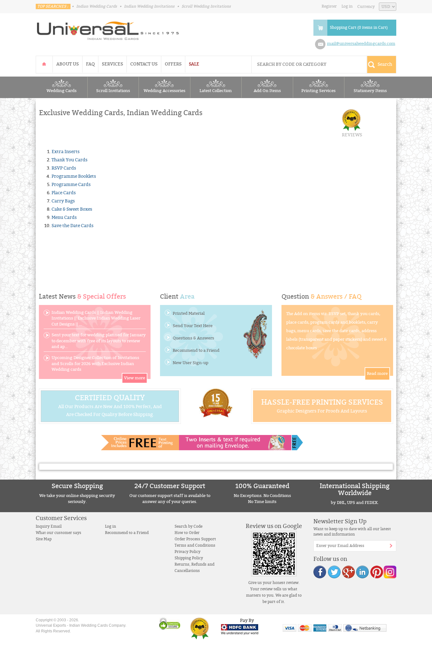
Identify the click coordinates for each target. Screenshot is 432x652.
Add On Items (267, 90)
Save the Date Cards (73, 225)
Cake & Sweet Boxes (72, 209)
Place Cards (64, 193)
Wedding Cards (61, 90)
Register (329, 6)
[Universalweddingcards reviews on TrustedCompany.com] (199, 628)
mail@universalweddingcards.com (361, 43)
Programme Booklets (74, 176)
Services (112, 64)
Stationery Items (370, 90)
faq (90, 64)
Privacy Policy (188, 552)
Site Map (44, 539)
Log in (347, 6)
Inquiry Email (49, 526)
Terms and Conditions (195, 545)
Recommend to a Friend (196, 350)
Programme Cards (71, 184)
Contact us (143, 64)
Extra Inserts (66, 151)
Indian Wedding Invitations (149, 6)
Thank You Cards (70, 160)
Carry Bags (63, 201)
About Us (67, 64)
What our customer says (58, 533)
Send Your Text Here (193, 325)
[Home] (44, 64)
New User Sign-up (190, 362)
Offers (173, 64)
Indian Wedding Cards (96, 6)
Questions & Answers (193, 338)
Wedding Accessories (164, 90)
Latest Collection (216, 90)
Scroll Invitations (113, 90)
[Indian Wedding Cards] (108, 28)
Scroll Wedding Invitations (206, 6)
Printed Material (189, 313)
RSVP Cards (64, 168)
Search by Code (188, 526)
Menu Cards (64, 217)
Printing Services (318, 90)
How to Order (187, 533)
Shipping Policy (189, 558)
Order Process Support (195, 539)
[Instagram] (389, 571)
